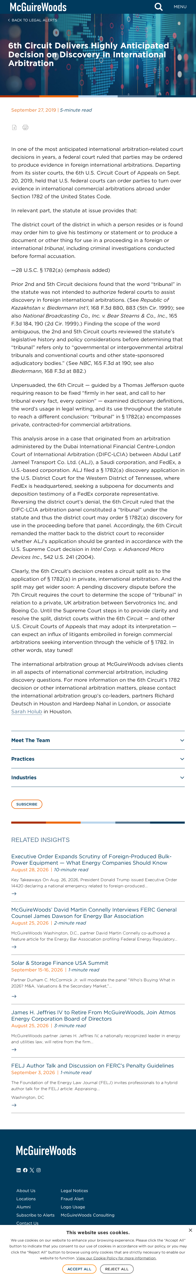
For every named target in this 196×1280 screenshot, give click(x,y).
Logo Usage (73, 1207)
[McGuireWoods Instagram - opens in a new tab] (38, 1170)
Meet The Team (30, 740)
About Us (25, 1190)
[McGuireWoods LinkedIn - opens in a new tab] (18, 1170)
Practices (22, 759)
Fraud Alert (72, 1198)
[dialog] (98, 1252)
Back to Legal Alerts (34, 20)
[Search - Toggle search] (158, 7)
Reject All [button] (117, 1269)
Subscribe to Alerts (35, 1215)
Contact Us (27, 1223)
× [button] (190, 1230)
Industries (23, 777)
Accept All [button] (79, 1269)
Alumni (23, 1207)
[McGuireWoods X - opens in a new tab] (32, 1170)
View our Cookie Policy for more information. (116, 1258)
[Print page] (25, 127)
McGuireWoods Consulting (88, 1215)
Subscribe (26, 804)
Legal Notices (74, 1190)
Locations (26, 1198)
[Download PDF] (14, 127)
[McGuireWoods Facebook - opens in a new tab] (25, 1170)
